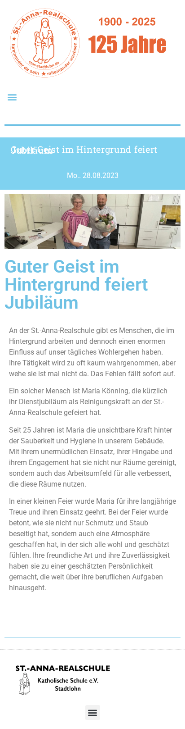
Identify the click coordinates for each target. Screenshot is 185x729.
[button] (11, 96)
